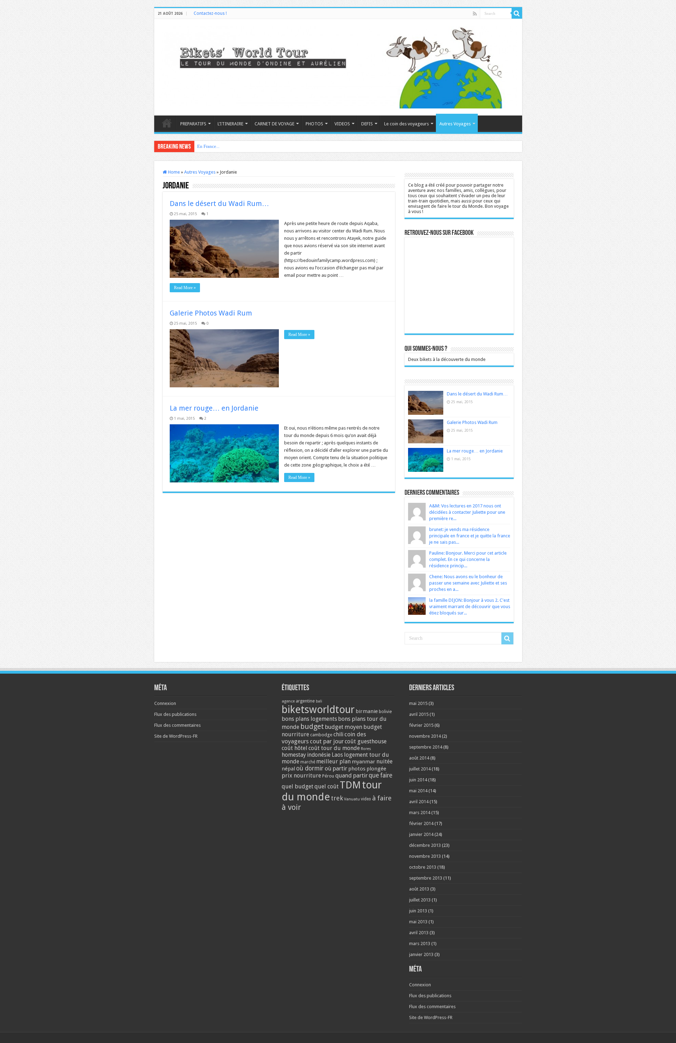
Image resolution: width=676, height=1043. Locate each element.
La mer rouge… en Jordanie (214, 408)
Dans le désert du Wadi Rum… (219, 203)
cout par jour (327, 741)
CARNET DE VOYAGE (274, 123)
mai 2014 (418, 790)
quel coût (326, 786)
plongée (376, 769)
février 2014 (421, 823)
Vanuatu (352, 799)
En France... (208, 146)
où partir (336, 768)
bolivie (385, 711)
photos (356, 769)
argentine (305, 701)
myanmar (363, 761)
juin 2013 (418, 910)
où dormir (310, 768)
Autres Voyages (455, 123)
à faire (382, 798)
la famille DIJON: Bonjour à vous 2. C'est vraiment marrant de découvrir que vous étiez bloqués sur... (469, 607)
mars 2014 (419, 812)
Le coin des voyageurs (406, 123)
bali (319, 701)
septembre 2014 (425, 747)
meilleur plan (333, 761)
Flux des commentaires (177, 725)
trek (337, 798)
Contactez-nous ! (210, 13)
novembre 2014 (425, 736)
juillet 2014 (420, 769)
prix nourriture (301, 775)
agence (288, 701)
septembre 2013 (425, 878)
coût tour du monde (334, 748)
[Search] (517, 13)
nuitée (384, 761)
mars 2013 (419, 943)
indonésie (319, 755)
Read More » (185, 287)
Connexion (165, 703)
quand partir (351, 775)
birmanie (367, 711)
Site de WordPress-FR (176, 736)
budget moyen (343, 727)
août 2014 (419, 758)
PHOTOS (314, 123)
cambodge (321, 734)
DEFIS (367, 123)
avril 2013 (418, 932)
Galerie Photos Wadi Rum (211, 313)
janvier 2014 (421, 834)
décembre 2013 (425, 845)
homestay (294, 754)
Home (173, 172)
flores (366, 749)
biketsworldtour (318, 710)
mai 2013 (418, 921)
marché (307, 762)
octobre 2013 (422, 867)
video (366, 799)
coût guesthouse (366, 741)
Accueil (167, 122)
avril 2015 (418, 714)
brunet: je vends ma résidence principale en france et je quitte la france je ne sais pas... (469, 536)
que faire (380, 775)
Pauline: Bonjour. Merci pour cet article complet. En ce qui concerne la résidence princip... (468, 559)
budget (312, 726)
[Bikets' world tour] (338, 66)
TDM (350, 785)
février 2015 (421, 725)
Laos (337, 755)
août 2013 (419, 889)
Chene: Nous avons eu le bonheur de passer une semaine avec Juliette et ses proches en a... (468, 583)
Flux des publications (175, 714)
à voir (291, 807)
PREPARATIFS (193, 123)
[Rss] (474, 14)
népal (288, 769)
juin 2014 (418, 779)
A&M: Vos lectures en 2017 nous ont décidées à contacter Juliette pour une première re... (467, 512)
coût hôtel (294, 748)
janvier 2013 (421, 954)
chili (338, 734)
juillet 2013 (420, 900)
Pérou (328, 776)
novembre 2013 (425, 856)
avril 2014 (418, 801)
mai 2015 (418, 703)
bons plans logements (309, 719)
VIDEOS (342, 123)
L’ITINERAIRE (230, 123)
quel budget (297, 786)
